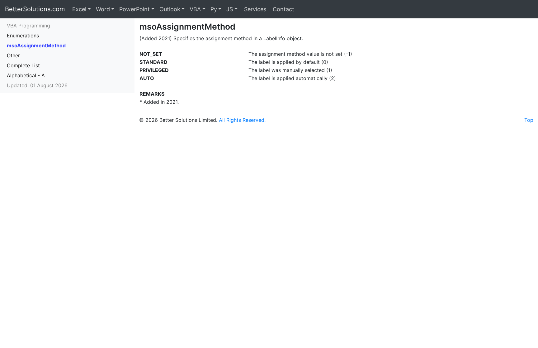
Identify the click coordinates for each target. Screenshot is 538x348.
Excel (79, 9)
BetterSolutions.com (35, 9)
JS (229, 9)
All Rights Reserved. (242, 120)
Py (213, 9)
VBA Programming (28, 25)
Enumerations (23, 35)
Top (528, 120)
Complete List (23, 65)
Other (13, 55)
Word (103, 9)
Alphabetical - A (26, 75)
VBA (195, 9)
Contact (282, 9)
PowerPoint (134, 9)
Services (254, 9)
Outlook (169, 9)
